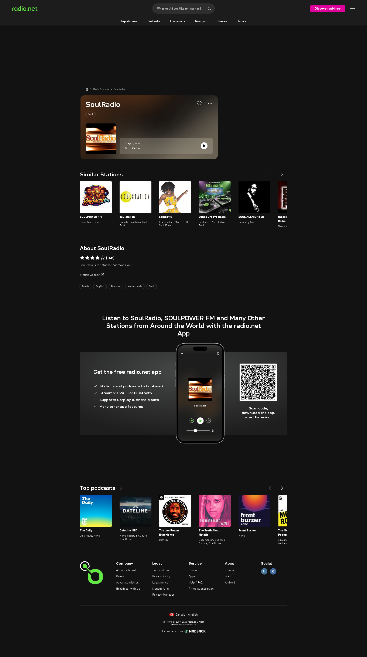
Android (230, 582)
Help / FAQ (196, 582)
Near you (201, 21)
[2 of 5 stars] (87, 257)
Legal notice (160, 582)
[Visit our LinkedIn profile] (264, 571)
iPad (228, 576)
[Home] (87, 89)
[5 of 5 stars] (102, 257)
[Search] (209, 8)
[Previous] (270, 173)
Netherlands (134, 286)
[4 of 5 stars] (97, 257)
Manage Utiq (160, 588)
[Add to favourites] (199, 103)
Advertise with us (127, 582)
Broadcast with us (128, 588)
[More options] (210, 103)
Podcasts (153, 21)
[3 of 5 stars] (92, 257)
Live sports (177, 21)
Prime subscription (201, 588)
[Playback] (204, 145)
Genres (222, 21)
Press (120, 576)
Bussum (116, 286)
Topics (241, 21)
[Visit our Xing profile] (273, 571)
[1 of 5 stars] (82, 257)
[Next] (282, 173)
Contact (194, 570)
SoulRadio (132, 148)
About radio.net (126, 570)
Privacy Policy (161, 576)
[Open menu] (352, 8)
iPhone (229, 570)
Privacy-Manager (163, 594)
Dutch (85, 286)
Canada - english (186, 614)
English (100, 286)
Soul (90, 114)
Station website (90, 274)
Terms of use (160, 570)
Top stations (129, 21)
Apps (192, 576)
